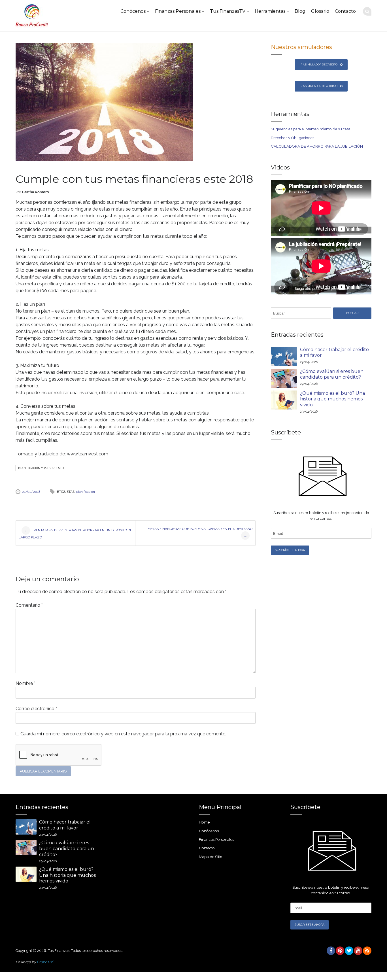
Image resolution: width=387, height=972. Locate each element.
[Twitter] (348, 950)
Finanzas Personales (178, 11)
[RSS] (366, 950)
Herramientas (270, 11)
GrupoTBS (45, 962)
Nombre (25, 683)
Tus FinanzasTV (227, 11)
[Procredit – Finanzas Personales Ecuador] (32, 15)
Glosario (320, 11)
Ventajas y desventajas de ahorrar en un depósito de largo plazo (75, 533)
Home (204, 822)
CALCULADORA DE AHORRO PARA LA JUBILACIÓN (317, 146)
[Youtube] (357, 950)
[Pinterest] (339, 950)
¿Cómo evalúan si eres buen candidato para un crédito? (331, 374)
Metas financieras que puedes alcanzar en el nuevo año (200, 532)
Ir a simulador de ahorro (318, 86)
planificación (85, 492)
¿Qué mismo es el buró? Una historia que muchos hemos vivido (332, 399)
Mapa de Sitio (210, 856)
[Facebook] (330, 950)
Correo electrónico (36, 708)
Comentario (29, 605)
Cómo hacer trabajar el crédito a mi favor (334, 352)
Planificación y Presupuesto (41, 468)
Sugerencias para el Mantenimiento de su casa (310, 129)
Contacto (345, 11)
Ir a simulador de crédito (318, 64)
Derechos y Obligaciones (292, 137)
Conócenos (133, 11)
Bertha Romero (35, 192)
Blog (300, 11)
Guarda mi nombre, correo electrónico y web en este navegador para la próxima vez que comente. (123, 734)
